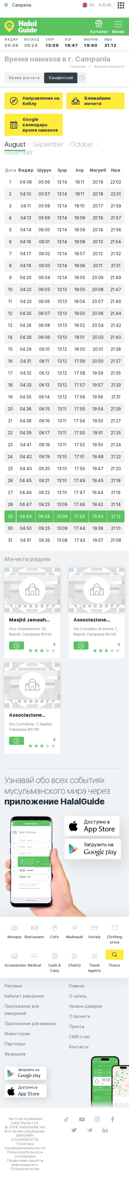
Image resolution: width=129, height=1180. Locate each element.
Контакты (78, 1046)
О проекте (79, 1016)
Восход (32, 43)
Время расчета (24, 78)
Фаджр (11, 43)
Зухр (52, 43)
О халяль (78, 996)
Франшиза (15, 1054)
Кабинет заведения (24, 996)
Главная (78, 66)
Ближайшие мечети (97, 101)
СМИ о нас (79, 1036)
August (15, 144)
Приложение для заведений (21, 1010)
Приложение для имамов (30, 1023)
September (48, 144)
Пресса (76, 1026)
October (81, 144)
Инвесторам (17, 1033)
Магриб (91, 43)
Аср (71, 43)
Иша (110, 43)
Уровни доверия (85, 1006)
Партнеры (14, 1043)
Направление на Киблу (40, 101)
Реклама (13, 986)
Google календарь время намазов (40, 125)
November (18, 152)
